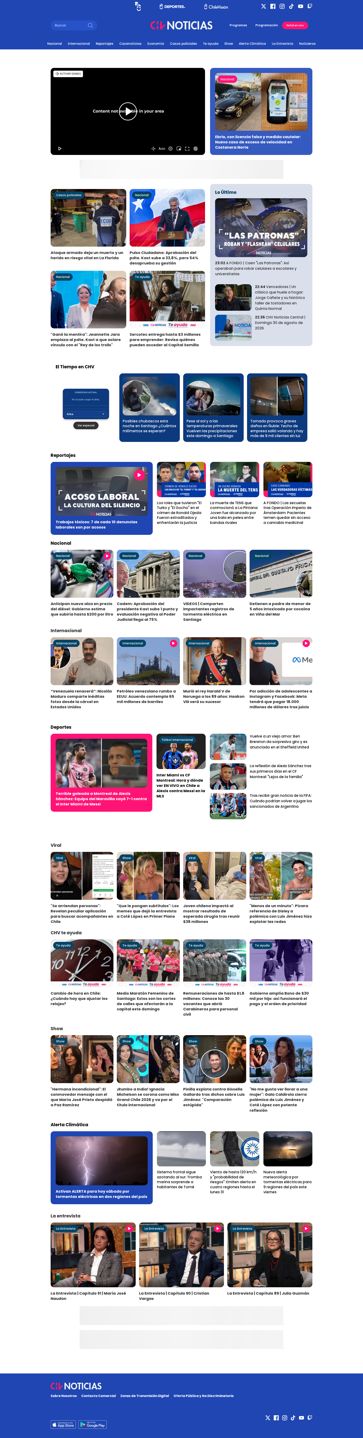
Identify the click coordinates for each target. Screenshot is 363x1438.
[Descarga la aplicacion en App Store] (92, 1424)
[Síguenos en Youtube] (300, 6)
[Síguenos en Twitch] (309, 6)
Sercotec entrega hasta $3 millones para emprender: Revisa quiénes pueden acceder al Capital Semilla (165, 340)
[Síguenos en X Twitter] (263, 6)
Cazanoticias (130, 43)
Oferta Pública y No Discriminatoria (204, 1396)
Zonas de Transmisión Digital (144, 1396)
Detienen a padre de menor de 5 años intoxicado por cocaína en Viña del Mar (280, 609)
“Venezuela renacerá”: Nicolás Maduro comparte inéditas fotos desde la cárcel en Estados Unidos (81, 699)
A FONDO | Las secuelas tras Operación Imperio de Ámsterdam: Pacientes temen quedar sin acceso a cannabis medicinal (287, 512)
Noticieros (307, 43)
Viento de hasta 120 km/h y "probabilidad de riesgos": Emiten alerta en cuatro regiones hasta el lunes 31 (233, 1182)
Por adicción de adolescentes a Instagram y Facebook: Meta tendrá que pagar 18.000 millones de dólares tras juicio (281, 699)
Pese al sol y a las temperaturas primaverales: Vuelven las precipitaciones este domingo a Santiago (212, 429)
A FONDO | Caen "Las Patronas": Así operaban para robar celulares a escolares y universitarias (256, 268)
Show (228, 43)
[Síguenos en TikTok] (291, 6)
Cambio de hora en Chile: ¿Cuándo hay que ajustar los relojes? (79, 998)
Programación (266, 25)
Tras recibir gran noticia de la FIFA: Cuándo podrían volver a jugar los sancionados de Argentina (281, 801)
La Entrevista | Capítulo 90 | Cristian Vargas (174, 1296)
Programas (238, 25)
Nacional (54, 43)
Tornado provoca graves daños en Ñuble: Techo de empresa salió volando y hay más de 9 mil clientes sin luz (276, 429)
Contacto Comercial (98, 1396)
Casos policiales (183, 43)
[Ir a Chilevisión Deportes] (172, 6)
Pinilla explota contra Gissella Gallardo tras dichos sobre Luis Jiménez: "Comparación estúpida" (214, 1097)
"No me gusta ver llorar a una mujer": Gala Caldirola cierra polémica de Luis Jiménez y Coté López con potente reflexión (279, 1099)
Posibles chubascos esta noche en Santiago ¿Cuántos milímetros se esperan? (149, 426)
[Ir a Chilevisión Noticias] (181, 25)
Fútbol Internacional (177, 740)
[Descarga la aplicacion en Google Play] (63, 1424)
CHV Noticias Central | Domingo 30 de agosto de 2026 (280, 323)
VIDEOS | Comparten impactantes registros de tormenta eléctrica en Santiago (208, 611)
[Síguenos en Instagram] (282, 6)
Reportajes (104, 43)
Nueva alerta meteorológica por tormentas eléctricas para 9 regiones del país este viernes (287, 1182)
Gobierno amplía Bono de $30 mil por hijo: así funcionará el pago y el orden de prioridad (279, 998)
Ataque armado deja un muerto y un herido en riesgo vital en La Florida (87, 255)
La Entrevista (282, 43)
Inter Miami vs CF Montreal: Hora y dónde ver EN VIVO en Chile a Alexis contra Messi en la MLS (181, 785)
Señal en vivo (295, 25)
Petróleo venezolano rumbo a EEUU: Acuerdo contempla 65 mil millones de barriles (146, 696)
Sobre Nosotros (64, 1396)
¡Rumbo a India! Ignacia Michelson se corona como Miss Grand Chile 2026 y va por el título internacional (148, 1097)
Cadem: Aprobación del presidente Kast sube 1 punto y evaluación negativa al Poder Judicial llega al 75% (147, 611)
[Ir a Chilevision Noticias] (181, 1386)
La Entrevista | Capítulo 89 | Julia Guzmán (268, 1293)
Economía (155, 43)
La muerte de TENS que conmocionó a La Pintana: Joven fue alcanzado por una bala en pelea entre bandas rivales (234, 512)
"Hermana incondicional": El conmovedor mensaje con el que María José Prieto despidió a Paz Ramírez (81, 1097)
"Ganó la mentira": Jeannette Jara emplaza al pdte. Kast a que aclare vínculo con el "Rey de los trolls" (86, 340)
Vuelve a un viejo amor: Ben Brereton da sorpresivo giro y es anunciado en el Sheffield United (279, 742)
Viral (59, 858)
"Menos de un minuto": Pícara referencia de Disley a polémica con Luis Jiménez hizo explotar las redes (281, 913)
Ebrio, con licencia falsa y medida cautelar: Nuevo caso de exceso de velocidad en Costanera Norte (258, 142)
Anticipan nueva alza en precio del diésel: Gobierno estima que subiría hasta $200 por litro (82, 609)
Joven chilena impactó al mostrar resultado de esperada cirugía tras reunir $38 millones (211, 913)
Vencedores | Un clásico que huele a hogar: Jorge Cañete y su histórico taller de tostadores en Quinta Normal (280, 297)
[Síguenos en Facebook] (272, 6)
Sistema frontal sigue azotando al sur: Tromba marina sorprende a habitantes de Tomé (179, 1180)
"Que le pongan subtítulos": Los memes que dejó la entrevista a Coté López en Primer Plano (148, 911)
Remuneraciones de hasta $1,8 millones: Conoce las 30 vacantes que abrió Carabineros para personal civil (213, 1004)
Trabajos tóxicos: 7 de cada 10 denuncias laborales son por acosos (96, 524)
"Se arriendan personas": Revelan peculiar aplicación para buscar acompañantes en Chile (82, 913)
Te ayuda (210, 43)
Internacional (79, 43)
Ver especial (86, 425)
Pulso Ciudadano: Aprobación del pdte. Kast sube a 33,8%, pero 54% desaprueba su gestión (164, 258)
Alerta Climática (252, 43)
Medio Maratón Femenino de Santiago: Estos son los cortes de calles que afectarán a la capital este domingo (146, 1001)
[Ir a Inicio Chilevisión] (216, 6)
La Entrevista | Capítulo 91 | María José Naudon (88, 1296)
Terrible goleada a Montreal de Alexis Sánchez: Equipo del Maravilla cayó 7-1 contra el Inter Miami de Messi (101, 799)
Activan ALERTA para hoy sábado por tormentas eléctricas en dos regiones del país (101, 1194)
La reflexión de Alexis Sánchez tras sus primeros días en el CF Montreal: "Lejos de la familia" (280, 771)
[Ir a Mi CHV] (138, 6)
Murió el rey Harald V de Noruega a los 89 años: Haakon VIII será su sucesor (214, 696)
